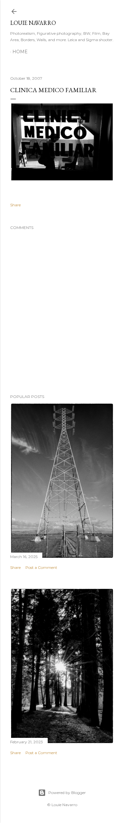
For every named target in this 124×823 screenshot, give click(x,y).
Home (20, 52)
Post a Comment (41, 567)
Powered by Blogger (67, 792)
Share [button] (15, 204)
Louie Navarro (33, 22)
